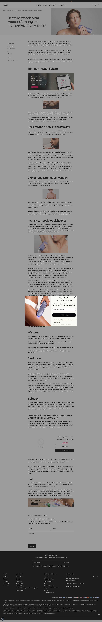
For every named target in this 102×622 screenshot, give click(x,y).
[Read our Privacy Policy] (75, 324)
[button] (2, 619)
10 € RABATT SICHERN (64, 315)
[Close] (75, 297)
